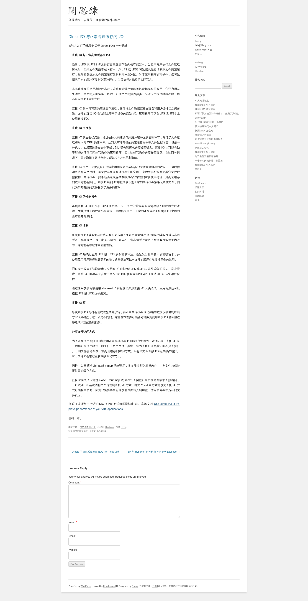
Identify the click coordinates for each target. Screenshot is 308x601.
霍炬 (197, 200)
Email (72, 536)
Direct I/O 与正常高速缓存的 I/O (96, 36)
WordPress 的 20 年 (205, 143)
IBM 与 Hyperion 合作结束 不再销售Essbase (153, 451)
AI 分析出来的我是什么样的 (209, 122)
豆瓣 (154, 585)
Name (72, 522)
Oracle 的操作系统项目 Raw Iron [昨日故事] (94, 451)
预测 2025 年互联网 (205, 109)
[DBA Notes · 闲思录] (83, 10)
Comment (74, 482)
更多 (197, 53)
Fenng (123, 427)
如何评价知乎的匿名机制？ (209, 139)
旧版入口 (199, 187)
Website (73, 549)
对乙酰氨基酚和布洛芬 (206, 156)
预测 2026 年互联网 (205, 104)
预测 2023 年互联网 (205, 152)
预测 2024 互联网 (204, 130)
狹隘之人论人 (202, 147)
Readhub (199, 71)
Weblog (199, 62)
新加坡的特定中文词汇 (206, 126)
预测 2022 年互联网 (205, 164)
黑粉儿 (198, 169)
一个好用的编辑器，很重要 (209, 160)
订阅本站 (199, 191)
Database (109, 427)
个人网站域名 (202, 100)
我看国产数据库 (203, 134)
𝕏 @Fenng (200, 66)
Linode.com (109, 585)
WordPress (86, 585)
